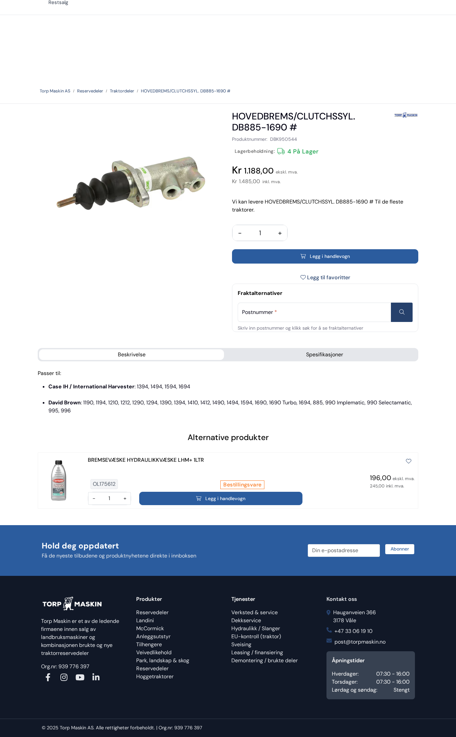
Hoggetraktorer (155, 676)
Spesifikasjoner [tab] (324, 354)
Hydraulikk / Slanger (255, 628)
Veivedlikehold (154, 652)
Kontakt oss (341, 599)
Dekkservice (246, 620)
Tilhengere (149, 644)
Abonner (400, 549)
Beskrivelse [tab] (132, 354)
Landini (145, 620)
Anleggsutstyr (153, 636)
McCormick (150, 628)
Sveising (241, 644)
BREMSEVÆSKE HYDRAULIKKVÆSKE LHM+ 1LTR (146, 459)
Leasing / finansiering (257, 652)
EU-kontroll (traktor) (256, 636)
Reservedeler (152, 612)
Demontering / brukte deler (264, 660)
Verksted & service (254, 612)
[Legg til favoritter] (408, 461)
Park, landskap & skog (162, 660)
